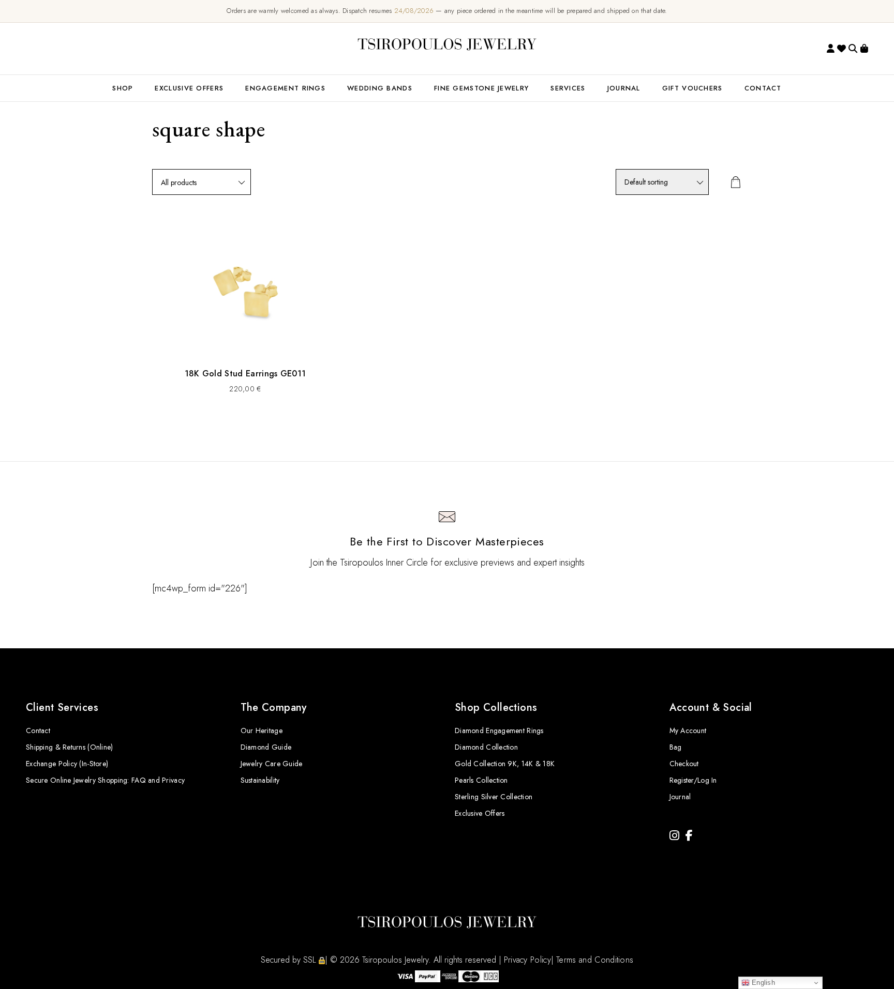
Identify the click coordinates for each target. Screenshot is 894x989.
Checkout (684, 763)
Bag (675, 747)
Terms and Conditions (594, 960)
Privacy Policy (527, 960)
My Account (688, 730)
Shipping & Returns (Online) (69, 747)
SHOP (122, 88)
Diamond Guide (266, 747)
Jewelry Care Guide (272, 763)
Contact (38, 730)
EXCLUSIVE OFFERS (189, 88)
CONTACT (763, 88)
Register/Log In (693, 780)
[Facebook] (689, 836)
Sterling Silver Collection (493, 797)
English (762, 982)
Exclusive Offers (479, 813)
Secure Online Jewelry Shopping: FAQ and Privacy (105, 780)
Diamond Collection (486, 747)
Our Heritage (261, 730)
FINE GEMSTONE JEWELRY (481, 88)
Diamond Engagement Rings (499, 730)
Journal (623, 88)
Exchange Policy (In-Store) (67, 763)
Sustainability (260, 780)
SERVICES (567, 88)
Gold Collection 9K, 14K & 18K (505, 763)
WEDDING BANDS (379, 88)
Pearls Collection (481, 780)
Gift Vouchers (692, 88)
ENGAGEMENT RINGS (285, 88)
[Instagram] (674, 836)
